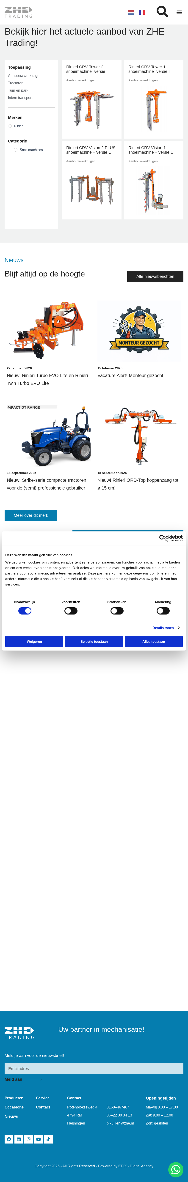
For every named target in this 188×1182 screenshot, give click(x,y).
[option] (143, 12)
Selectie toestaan (94, 641)
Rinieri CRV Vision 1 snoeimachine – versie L (150, 150)
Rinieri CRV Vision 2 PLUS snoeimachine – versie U (91, 150)
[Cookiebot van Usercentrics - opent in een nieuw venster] (163, 538)
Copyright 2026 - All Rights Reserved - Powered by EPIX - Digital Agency (94, 1166)
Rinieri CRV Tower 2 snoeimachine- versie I (87, 69)
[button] (179, 12)
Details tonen (163, 628)
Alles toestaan (153, 641)
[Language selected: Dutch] (139, 12)
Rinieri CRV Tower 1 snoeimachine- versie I (149, 69)
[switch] (70, 611)
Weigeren (34, 641)
